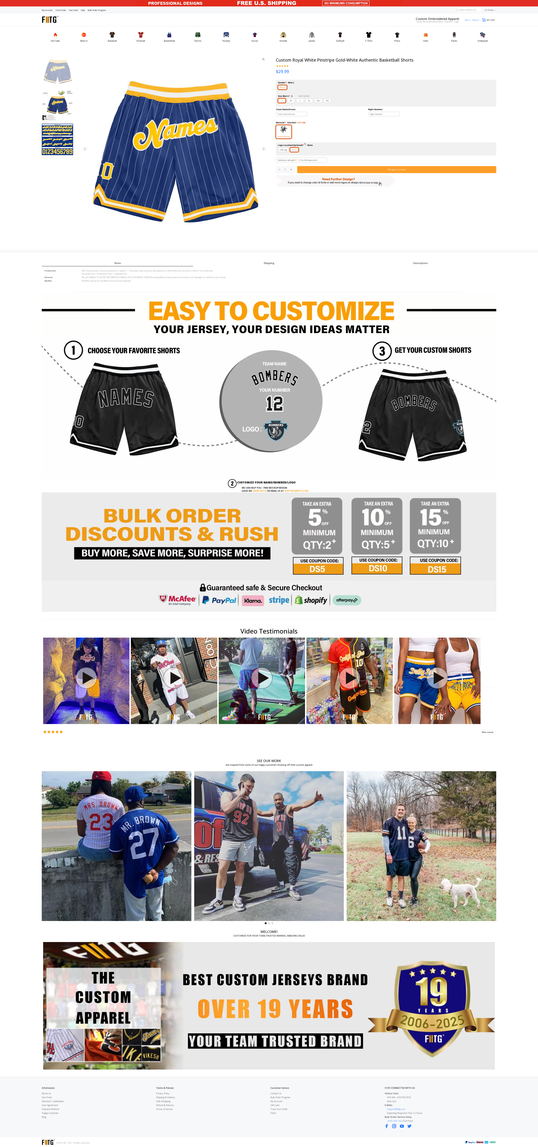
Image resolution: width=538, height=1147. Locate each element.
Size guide (304, 96)
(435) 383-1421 (395, 1120)
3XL (327, 100)
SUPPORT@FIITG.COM (296, 490)
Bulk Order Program (280, 1097)
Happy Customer (50, 1113)
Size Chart (47, 1097)
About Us (46, 1093)
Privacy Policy (162, 1093)
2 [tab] (269, 923)
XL (309, 100)
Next (263, 149)
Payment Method (50, 1109)
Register (475, 20)
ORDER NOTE (259, 490)
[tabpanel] (116, 846)
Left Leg (283, 149)
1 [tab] (266, 923)
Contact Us (275, 1093)
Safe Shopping (163, 1101)
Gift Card (274, 1105)
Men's (282, 87)
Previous (85, 149)
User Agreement (50, 1105)
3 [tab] (272, 923)
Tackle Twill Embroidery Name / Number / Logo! (437, 21)
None (294, 149)
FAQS (273, 1113)
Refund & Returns (165, 1105)
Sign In (467, 20)
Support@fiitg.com (396, 1109)
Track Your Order (279, 1109)
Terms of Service (164, 1109)
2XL (318, 100)
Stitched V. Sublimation (53, 1101)
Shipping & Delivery (165, 1097)
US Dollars (489, 10)
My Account (276, 1101)
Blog (44, 1117)
